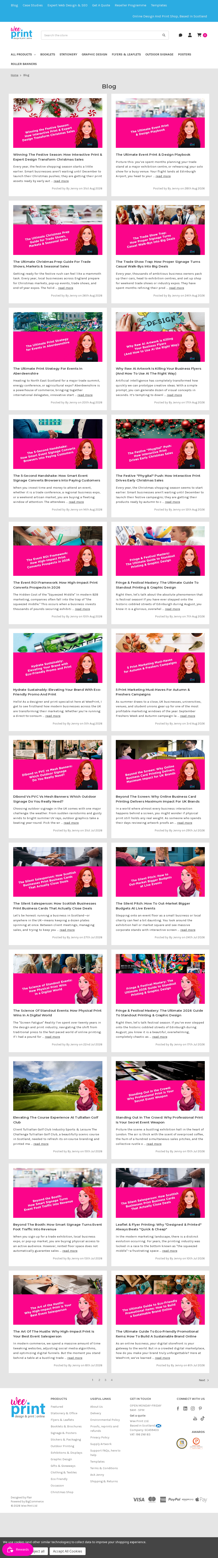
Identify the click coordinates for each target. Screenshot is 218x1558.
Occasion (57, 1485)
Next (202, 1380)
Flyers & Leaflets (126, 54)
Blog (14, 5)
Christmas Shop (62, 1492)
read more (61, 181)
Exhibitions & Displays (66, 1453)
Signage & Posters (64, 1433)
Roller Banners (24, 64)
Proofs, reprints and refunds (104, 1429)
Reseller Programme (130, 5)
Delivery (95, 1413)
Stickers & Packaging (66, 1439)
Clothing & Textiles (64, 1472)
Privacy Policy (99, 1437)
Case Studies (33, 5)
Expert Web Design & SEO (67, 5)
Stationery (68, 54)
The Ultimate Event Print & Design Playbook (153, 154)
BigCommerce (35, 1501)
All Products (21, 54)
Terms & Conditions (104, 1468)
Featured (57, 1406)
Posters (184, 54)
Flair (29, 1497)
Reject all (37, 1551)
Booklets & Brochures (66, 1426)
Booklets (47, 54)
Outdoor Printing (62, 1446)
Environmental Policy (105, 1420)
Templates (159, 5)
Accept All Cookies (67, 1551)
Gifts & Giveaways (63, 1466)
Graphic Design (94, 54)
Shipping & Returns (104, 1481)
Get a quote (101, 5)
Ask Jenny (97, 1475)
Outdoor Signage (159, 54)
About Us (96, 1406)
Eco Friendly (59, 1479)
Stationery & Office (64, 1413)
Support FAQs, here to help (105, 1453)
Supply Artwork (101, 1444)
